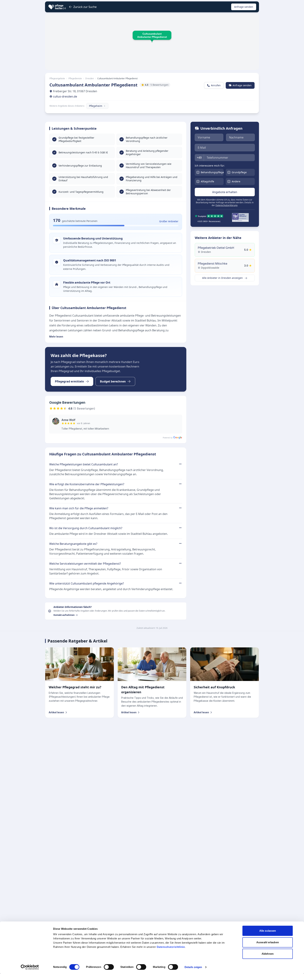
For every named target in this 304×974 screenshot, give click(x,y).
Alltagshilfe (207, 181)
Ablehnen (268, 953)
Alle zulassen (267, 930)
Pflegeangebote (57, 78)
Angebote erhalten (224, 192)
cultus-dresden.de (65, 96)
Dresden (89, 78)
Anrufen (216, 85)
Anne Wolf (68, 420)
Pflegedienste (75, 78)
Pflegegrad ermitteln (69, 381)
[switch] (109, 967)
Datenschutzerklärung (226, 205)
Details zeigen (193, 967)
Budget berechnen (113, 381)
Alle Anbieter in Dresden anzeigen (222, 278)
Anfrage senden (243, 6)
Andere (236, 181)
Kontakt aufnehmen (64, 615)
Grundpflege (239, 172)
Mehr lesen (56, 336)
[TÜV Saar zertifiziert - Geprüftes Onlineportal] (240, 217)
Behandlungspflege (212, 172)
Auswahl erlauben (267, 942)
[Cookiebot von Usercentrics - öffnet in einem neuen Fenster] (29, 967)
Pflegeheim (95, 106)
